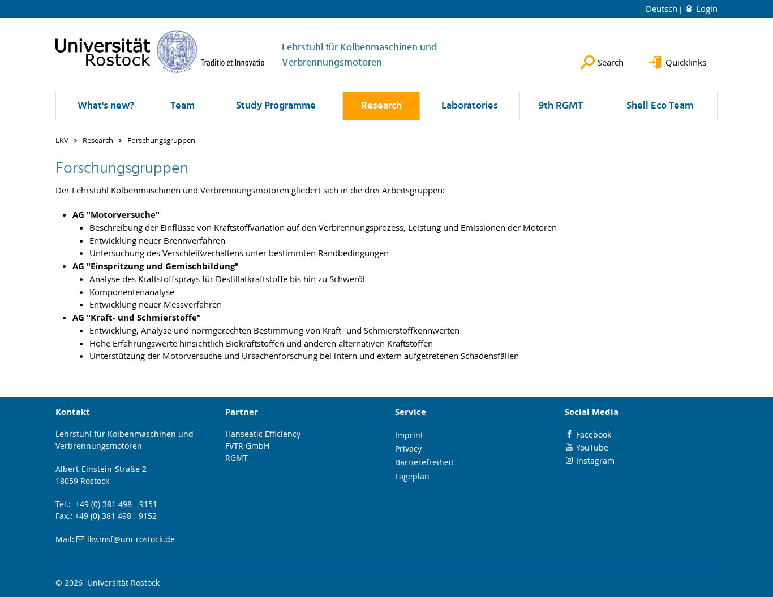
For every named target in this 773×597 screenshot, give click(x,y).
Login (706, 8)
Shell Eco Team (659, 106)
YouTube (592, 447)
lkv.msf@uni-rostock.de (131, 539)
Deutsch (663, 8)
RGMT (236, 457)
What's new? (106, 106)
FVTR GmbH (247, 445)
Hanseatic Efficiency (262, 434)
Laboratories (469, 106)
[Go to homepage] (160, 51)
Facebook (593, 434)
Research (381, 106)
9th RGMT (561, 106)
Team (182, 106)
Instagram (595, 460)
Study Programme (276, 106)
